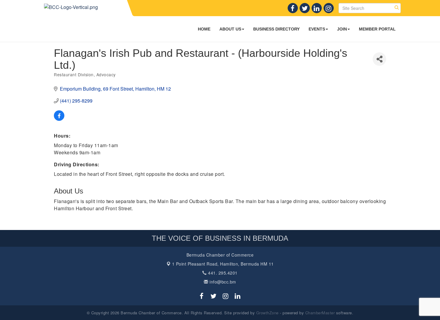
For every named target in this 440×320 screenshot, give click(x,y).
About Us (230, 29)
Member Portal (377, 29)
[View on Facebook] (59, 118)
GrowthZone (267, 313)
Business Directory (276, 29)
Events (317, 29)
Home (204, 29)
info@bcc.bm (222, 282)
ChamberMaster (320, 313)
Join (342, 29)
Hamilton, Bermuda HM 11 (223, 264)
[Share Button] (379, 59)
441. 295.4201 (222, 273)
